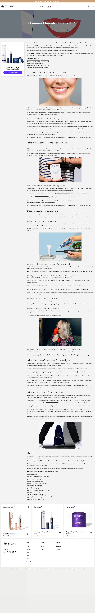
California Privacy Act (75, 569)
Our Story (43, 546)
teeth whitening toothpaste (38, 271)
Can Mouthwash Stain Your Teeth (35, 478)
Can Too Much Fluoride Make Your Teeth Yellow (38, 476)
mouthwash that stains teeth (46, 47)
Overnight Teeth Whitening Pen (43, 533)
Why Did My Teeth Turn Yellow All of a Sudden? (38, 490)
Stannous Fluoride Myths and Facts (35, 63)
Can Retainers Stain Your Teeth (34, 485)
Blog (49, 6)
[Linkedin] (13, 552)
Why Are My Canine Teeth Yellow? (35, 494)
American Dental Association (41, 196)
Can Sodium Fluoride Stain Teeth (34, 479)
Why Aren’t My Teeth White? (34, 492)
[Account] (88, 6)
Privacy (67, 569)
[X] (7, 552)
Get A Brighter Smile (13, 72)
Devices (28, 558)
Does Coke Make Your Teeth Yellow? (35, 499)
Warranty (50, 569)
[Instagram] (10, 552)
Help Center (58, 546)
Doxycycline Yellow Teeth (33, 488)
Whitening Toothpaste (46, 380)
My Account (58, 549)
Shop (41, 6)
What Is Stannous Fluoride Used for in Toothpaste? (38, 65)
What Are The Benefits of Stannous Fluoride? (37, 67)
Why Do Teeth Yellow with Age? (34, 497)
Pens (28, 552)
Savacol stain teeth (31, 365)
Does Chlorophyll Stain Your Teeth (35, 474)
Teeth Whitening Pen (10, 534)
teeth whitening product (50, 468)
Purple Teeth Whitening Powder (74, 533)
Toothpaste (29, 546)
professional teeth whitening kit (63, 193)
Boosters (28, 549)
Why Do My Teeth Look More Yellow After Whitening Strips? (41, 496)
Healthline (29, 228)
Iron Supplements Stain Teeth (34, 487)
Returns (61, 569)
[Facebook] (4, 552)
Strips (28, 555)
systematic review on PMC (52, 402)
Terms (83, 569)
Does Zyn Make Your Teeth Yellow (35, 481)
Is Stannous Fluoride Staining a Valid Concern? (38, 60)
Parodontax (78, 375)
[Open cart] (92, 6)
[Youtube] (15, 552)
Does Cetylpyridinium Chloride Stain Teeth (37, 483)
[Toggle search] (54, 6)
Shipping (56, 569)
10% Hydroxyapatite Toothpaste (51, 1)
